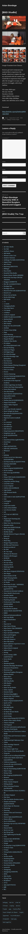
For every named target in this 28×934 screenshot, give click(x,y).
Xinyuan (6, 825)
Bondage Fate (8, 286)
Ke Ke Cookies (8, 470)
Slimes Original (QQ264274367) (13, 700)
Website (4, 177)
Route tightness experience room (14, 643)
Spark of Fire (8, 703)
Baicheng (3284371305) (11, 266)
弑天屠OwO (7, 880)
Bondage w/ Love (9, 288)
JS (4, 453)
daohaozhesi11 (8, 319)
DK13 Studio (7, 323)
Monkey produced (9, 547)
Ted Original (8, 725)
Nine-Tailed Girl (9, 580)
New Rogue (7, 573)
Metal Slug (7, 540)
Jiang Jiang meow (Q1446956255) (14, 431)
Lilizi (5, 494)
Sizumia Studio (8, 692)
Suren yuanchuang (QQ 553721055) (14, 718)
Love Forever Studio (10, 510)
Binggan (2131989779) (10, 282)
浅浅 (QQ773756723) (10, 885)
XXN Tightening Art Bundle (12, 834)
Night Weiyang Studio (10, 578)
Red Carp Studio (9, 617)
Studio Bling (7, 709)
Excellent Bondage (9, 354)
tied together (7, 922)
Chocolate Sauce (9, 308)
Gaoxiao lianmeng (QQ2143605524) (14, 376)
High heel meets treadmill (12, 418)
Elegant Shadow (9, 339)
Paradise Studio (8, 595)
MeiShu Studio (8, 532)
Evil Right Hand (9, 352)
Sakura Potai (8, 650)
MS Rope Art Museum (10, 554)
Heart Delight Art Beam (11, 411)
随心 (5, 889)
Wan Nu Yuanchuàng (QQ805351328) (15, 768)
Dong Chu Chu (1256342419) (12, 326)
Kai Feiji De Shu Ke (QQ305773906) (14, 461)
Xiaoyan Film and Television (13, 812)
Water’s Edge (8, 771)
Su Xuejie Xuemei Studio (11, 711)
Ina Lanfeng (7, 424)
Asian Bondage (9, 5)
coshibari (7, 312)
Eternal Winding (9, 347)
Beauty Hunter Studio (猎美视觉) (13, 275)
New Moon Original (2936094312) (14, 571)
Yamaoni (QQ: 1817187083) (12, 839)
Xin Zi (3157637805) (9, 821)
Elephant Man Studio (10, 341)
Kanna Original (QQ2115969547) (13, 468)
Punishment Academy (10, 608)
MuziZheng (7, 560)
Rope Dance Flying (9, 626)
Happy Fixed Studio (10, 402)
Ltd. (5, 512)
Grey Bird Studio (9, 391)
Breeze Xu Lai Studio (10, 295)
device (18, 906)
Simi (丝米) (7, 685)
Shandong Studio (9, 663)
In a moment (8, 422)
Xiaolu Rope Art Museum (11, 806)
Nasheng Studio (9, 567)
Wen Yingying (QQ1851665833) (13, 775)
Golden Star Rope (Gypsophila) (13, 387)
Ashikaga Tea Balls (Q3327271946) (14, 260)
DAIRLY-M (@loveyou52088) (12, 317)
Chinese (13, 119)
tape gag (13, 919)
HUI (5, 420)
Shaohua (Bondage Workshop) (13, 665)
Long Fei (6, 503)
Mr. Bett (6, 549)
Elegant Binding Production (12, 336)
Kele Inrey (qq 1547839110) (12, 472)
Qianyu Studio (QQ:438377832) (13, 611)
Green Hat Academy (10, 389)
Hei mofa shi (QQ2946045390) (13, 413)
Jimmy (6, 117)
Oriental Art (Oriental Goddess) (13, 591)
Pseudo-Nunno (8, 606)
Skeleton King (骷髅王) (11, 694)
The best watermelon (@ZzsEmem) (15, 727)
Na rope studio (8, 562)
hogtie (21, 912)
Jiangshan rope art (9, 433)
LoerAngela (7, 501)
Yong (5, 854)
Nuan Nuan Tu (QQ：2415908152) (14, 584)
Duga (5, 332)
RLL (5, 622)
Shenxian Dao (8, 670)
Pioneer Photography (10, 597)
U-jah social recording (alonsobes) (14, 755)
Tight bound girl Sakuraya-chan (14, 740)
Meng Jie (6, 538)
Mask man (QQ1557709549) (12, 527)
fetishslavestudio (9, 367)
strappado (6, 919)
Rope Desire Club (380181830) (13, 628)
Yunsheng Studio (9, 858)
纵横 (5, 887)
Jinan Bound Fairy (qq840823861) (14, 440)
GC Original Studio (9, 378)
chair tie (17, 902)
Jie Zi (5, 437)
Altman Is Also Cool (10, 255)
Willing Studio (8, 784)
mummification (15, 915)
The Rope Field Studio (11, 729)
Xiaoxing (6, 810)
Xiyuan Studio (8, 828)
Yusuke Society (8, 861)
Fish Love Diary (9, 369)
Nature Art (7, 569)
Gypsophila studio (9, 396)
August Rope (8, 262)
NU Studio (7, 582)
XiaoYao (6, 815)
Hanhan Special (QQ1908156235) (13, 400)
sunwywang (7, 716)
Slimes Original (9, 698)
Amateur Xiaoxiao (9, 258)
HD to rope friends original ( (13, 409)
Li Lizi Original (8, 486)
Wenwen (6, 777)
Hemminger (7, 415)
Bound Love (7, 293)
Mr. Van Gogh (8, 551)
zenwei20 (7, 867)
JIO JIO (6, 444)
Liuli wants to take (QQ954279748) (14, 497)
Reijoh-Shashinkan (10, 619)
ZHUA (5, 874)
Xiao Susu (7, 797)
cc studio (6, 304)
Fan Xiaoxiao (8, 361)
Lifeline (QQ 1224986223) (11, 488)
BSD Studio (7, 299)
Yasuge (6, 843)
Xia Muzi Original (9, 795)
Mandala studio (8, 525)
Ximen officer (8, 819)
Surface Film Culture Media (12, 720)
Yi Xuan (6, 850)
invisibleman (8, 426)
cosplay (11, 906)
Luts (5, 516)
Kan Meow (7, 466)
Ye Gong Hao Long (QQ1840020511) (14, 845)
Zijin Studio (7, 876)
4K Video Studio (9, 247)
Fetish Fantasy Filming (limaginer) (15, 365)
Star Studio (7, 705)
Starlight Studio (9, 707)
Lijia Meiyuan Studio (10, 492)
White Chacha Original (11, 782)
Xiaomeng (7, 808)
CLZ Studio (7, 310)
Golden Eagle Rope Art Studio (13, 385)
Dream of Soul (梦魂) (10, 330)
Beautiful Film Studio (10, 273)
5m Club (6, 249)
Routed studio (8, 646)
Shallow (6, 661)
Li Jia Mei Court (8, 483)
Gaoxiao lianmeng (9, 374)
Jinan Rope (7, 442)
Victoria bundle (8, 766)
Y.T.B (5, 836)
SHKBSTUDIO (8, 679)
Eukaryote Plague (9, 350)
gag (10, 909)
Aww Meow (7, 264)
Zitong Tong (7, 878)
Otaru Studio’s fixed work (12, 593)
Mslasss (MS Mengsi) (10, 556)
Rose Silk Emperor (9, 639)
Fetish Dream (8, 363)
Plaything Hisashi (9, 600)
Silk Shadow (7, 683)
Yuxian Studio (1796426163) (12, 863)
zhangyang (7, 869)
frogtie (17, 119)
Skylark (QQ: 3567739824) (11, 696)
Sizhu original (8, 690)
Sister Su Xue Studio (10, 687)
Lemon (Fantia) (8, 479)
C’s (5, 301)
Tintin (6, 742)
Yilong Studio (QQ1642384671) (13, 852)
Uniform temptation (10, 762)
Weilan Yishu (8, 773)
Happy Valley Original (11, 404)
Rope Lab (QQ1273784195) (11, 633)
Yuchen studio (8, 856)
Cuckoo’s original (9, 315)
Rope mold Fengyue (10, 635)
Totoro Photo (8, 747)
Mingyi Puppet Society (11, 543)
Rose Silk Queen (9, 641)
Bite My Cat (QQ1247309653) (12, 284)
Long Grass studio (9, 505)
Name (4, 161)
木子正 (5, 882)
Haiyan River (8, 398)
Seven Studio (8, 659)
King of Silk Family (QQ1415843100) (14, 477)
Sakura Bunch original (11, 648)
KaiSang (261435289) (10, 464)
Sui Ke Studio (8, 714)
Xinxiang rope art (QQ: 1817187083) (14, 823)
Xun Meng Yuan (8, 832)
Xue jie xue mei (8, 830)
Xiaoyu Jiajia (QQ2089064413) (13, 817)
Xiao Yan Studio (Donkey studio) (14, 799)
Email (4, 169)
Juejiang (6, 455)
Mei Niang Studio (9, 529)
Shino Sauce (7, 676)
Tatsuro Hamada (9, 722)
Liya (5, 499)
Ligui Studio (7, 490)
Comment (5, 138)
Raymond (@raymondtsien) (12, 615)
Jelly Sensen (7, 429)
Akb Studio (7, 253)
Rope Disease (8, 630)
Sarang (6, 652)
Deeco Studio (8, 321)
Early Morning (8, 334)
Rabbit (6, 613)
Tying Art (7, 753)
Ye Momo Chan (8, 847)
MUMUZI (6, 558)
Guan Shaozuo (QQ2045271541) (13, 393)
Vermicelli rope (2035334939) (13, 764)
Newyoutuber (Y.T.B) (10, 575)
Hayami (6, 407)
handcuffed (16, 909)
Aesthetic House (9, 251)
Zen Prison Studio (9, 865)
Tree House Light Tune (11, 749)
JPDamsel (7, 450)
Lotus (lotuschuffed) (10, 508)
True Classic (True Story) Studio (14, 751)
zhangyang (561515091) (11, 872)
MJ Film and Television (11, 545)
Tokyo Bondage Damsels (11, 744)
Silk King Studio (9, 681)
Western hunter (9, 779)
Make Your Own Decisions (12, 523)
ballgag (9, 119)
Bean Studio (7, 271)
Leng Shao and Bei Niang (11, 481)
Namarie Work (8, 565)
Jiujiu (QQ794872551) (10, 446)
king (5, 475)
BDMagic (6, 268)
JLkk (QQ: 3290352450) (10, 448)
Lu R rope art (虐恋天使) (11, 514)
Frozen (6, 372)
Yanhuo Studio (8, 841)
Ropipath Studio (9, 637)
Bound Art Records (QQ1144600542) (15, 290)
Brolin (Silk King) (9, 297)
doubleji (6, 328)
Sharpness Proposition (11, 668)
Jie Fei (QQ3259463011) (10, 435)
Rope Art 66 (7, 624)
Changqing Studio (9, 306)
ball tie (11, 902)
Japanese (6, 915)
